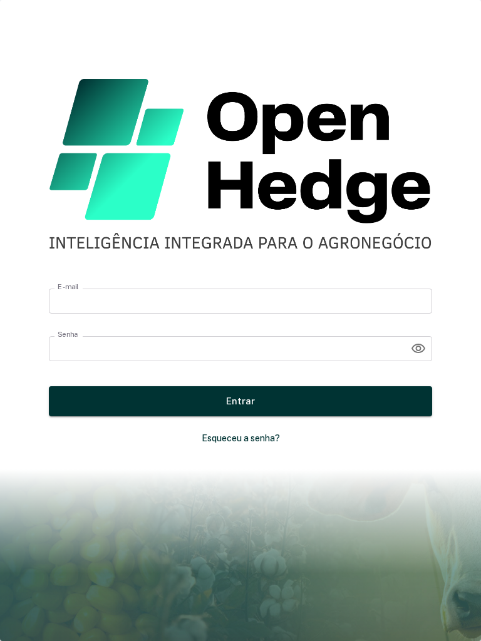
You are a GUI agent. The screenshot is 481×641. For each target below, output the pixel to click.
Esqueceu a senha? (241, 438)
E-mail (68, 286)
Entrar (240, 401)
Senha (68, 334)
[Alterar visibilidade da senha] (418, 348)
